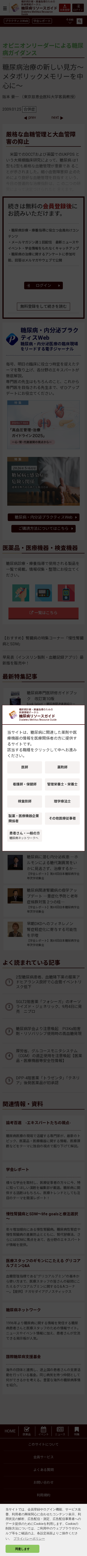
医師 (24, 767)
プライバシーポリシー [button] (29, 1538)
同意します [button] (22, 1548)
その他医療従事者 (62, 818)
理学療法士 (62, 801)
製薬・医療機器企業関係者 (23, 818)
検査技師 (24, 801)
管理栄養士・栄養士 (62, 784)
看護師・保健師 (24, 784)
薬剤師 (62, 767)
